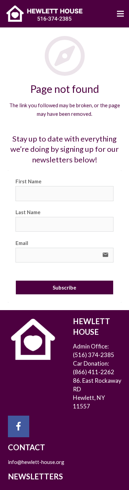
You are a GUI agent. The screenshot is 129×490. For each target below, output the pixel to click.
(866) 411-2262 (93, 372)
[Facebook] (19, 426)
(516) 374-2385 (93, 354)
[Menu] (120, 13)
